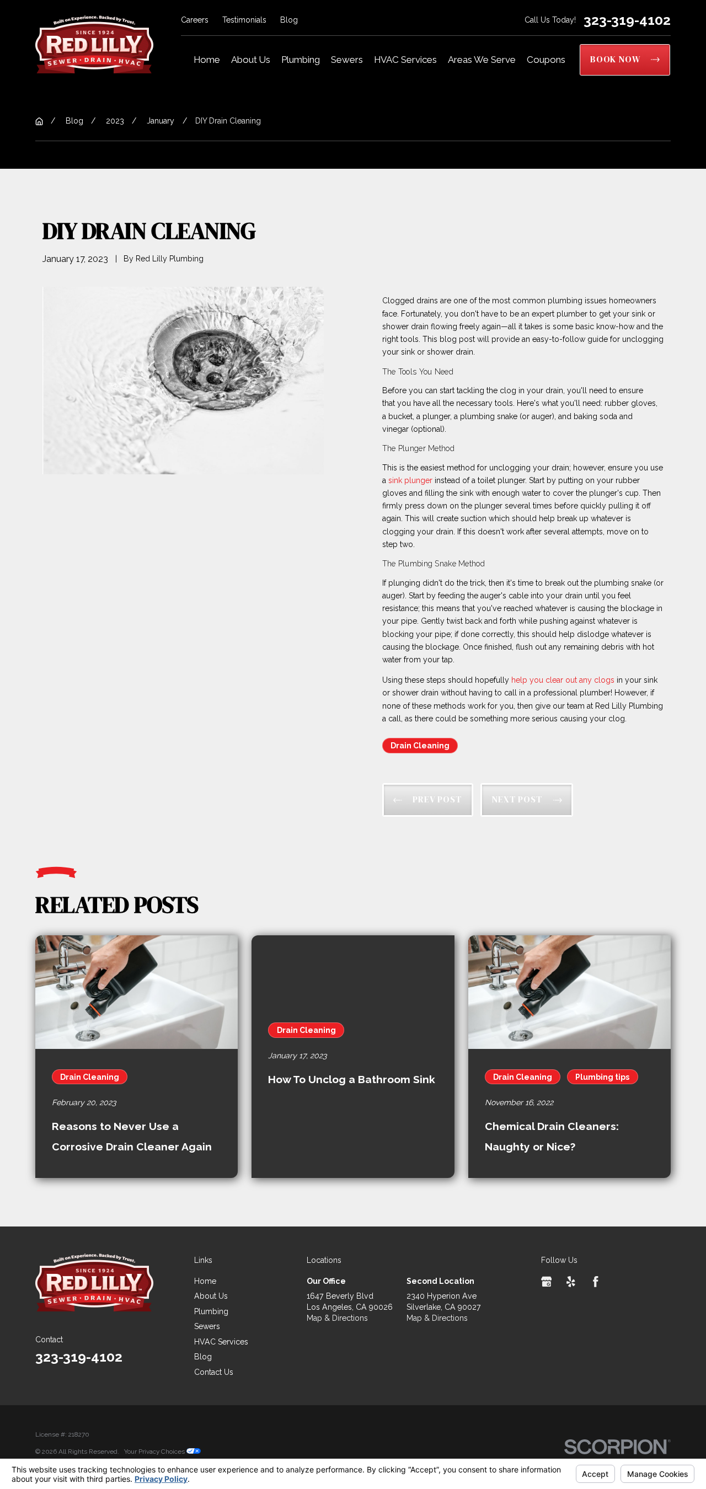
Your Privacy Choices (155, 1451)
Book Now (615, 59)
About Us (211, 1296)
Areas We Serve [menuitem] (482, 59)
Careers (194, 19)
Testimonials (244, 19)
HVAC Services (221, 1341)
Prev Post (437, 799)
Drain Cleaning (420, 745)
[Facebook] (595, 1281)
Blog (289, 19)
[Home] (94, 44)
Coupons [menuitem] (546, 59)
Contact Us (213, 1372)
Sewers (207, 1326)
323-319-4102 (627, 20)
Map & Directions (337, 1318)
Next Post (516, 799)
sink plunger (410, 480)
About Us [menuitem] (250, 59)
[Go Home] (39, 121)
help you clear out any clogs (562, 680)
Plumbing (211, 1311)
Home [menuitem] (207, 59)
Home (205, 1281)
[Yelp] (570, 1281)
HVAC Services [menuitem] (405, 59)
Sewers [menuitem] (347, 59)
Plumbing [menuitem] (300, 59)
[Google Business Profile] (546, 1281)
